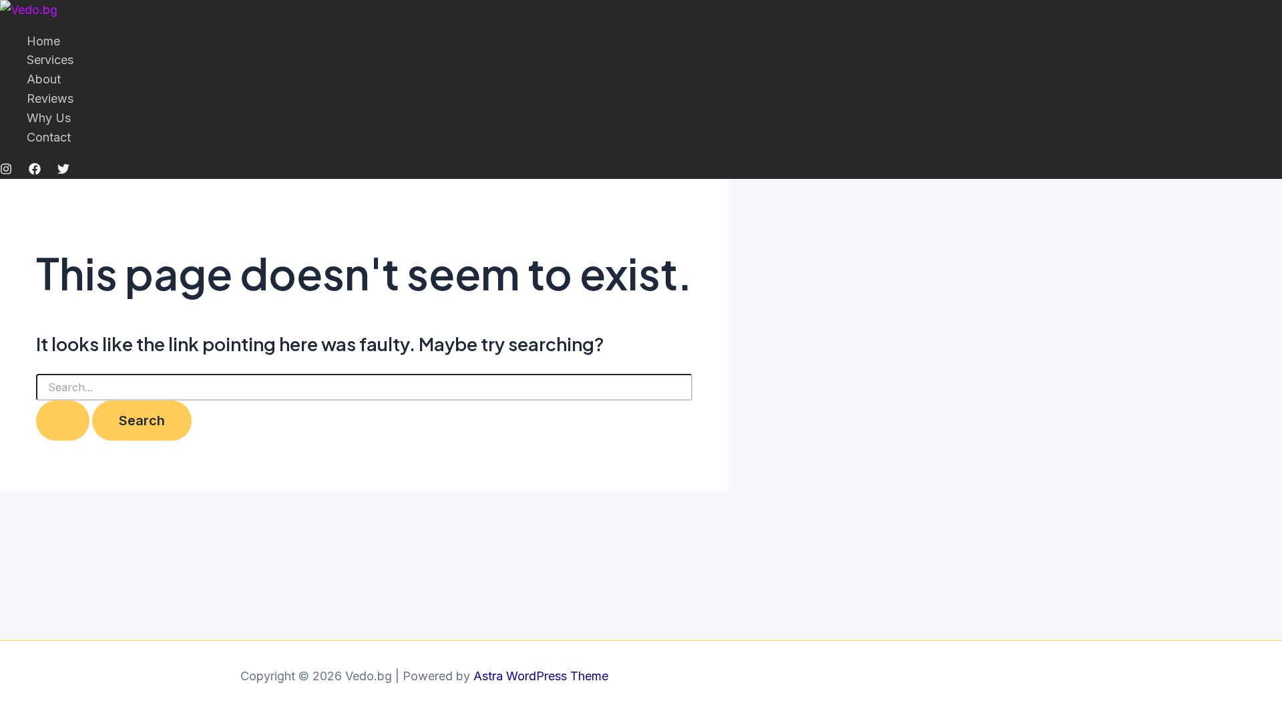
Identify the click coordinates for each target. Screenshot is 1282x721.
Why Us (49, 118)
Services (50, 60)
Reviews (50, 98)
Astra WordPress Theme (540, 676)
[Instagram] (6, 171)
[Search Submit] (62, 421)
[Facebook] (35, 171)
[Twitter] (63, 171)
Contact (49, 137)
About (44, 79)
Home (43, 41)
